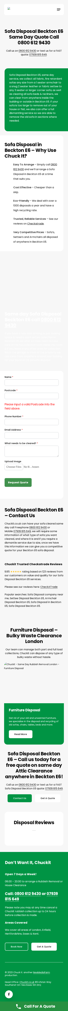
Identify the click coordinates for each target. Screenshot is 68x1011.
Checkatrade (35, 223)
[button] (58, 9)
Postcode (11, 390)
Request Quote (18, 482)
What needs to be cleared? (21, 443)
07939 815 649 (38, 54)
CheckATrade (49, 587)
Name (9, 377)
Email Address (14, 429)
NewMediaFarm (41, 972)
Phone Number (14, 416)
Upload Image (13, 461)
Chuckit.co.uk (26, 982)
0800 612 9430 (27, 51)
